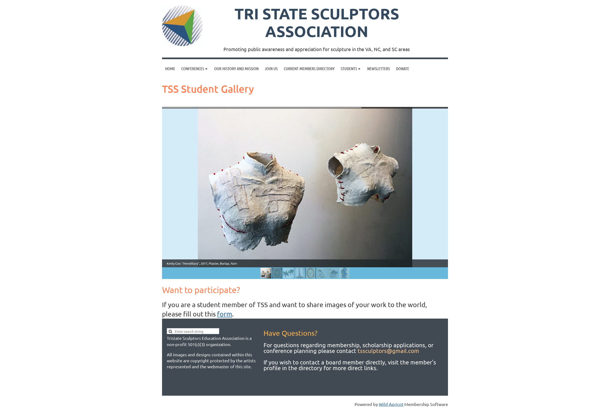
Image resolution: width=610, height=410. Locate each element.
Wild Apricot (391, 404)
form (224, 314)
